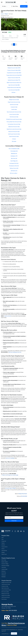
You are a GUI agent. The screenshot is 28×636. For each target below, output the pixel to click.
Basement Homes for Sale (14, 131)
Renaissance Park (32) (14, 165)
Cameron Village (5, 563)
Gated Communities (6, 595)
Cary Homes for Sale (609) (14, 89)
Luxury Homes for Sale (14, 114)
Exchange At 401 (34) (14, 163)
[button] (2, 2)
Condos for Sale (14, 107)
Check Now (14, 520)
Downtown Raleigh (5, 565)
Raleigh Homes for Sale (14, 99)
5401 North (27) (14, 170)
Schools (14, 138)
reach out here (8, 316)
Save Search (23, 6)
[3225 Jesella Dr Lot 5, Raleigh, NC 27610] (14, 24)
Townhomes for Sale (14, 104)
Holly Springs (4, 550)
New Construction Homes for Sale (14, 111)
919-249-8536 (24, 496)
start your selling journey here (15, 352)
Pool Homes (4, 599)
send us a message (10, 458)
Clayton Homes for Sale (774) (14, 77)
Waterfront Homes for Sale (14, 126)
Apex (3, 537)
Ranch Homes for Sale (14, 136)
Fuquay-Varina (4, 546)
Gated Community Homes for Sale (14, 129)
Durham (3, 544)
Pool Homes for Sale (14, 116)
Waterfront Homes (5, 593)
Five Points (4, 567)
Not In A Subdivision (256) (14, 148)
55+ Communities (5, 591)
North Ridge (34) (14, 160)
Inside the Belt (4, 569)
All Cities (13, 92)
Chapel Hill (4, 541)
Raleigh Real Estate (23, 493)
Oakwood (4, 574)
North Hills (4, 573)
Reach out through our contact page (10, 475)
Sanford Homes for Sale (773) (14, 80)
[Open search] (21, 2)
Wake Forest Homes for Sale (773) (14, 82)
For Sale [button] (4, 6)
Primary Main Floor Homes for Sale (14, 121)
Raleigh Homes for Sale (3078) (14, 67)
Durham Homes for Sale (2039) (14, 70)
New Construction (5, 588)
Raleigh (3, 552)
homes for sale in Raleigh (10, 488)
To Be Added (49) (14, 151)
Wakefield (3, 576)
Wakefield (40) (14, 153)
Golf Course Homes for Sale (14, 134)
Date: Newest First (9, 17)
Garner (3, 548)
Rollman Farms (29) (14, 168)
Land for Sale (14, 109)
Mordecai (3, 571)
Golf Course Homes (6, 597)
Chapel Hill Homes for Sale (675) (14, 87)
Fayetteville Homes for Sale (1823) (14, 72)
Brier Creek (4, 560)
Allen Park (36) (14, 158)
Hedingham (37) (14, 156)
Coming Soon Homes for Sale (14, 124)
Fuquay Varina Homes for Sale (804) (14, 75)
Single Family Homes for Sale (14, 102)
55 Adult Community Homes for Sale (14, 119)
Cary (2, 539)
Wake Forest (4, 554)
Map (15, 633)
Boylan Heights (5, 561)
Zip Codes (14, 141)
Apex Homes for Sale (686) (14, 85)
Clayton (3, 543)
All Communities (13, 173)
